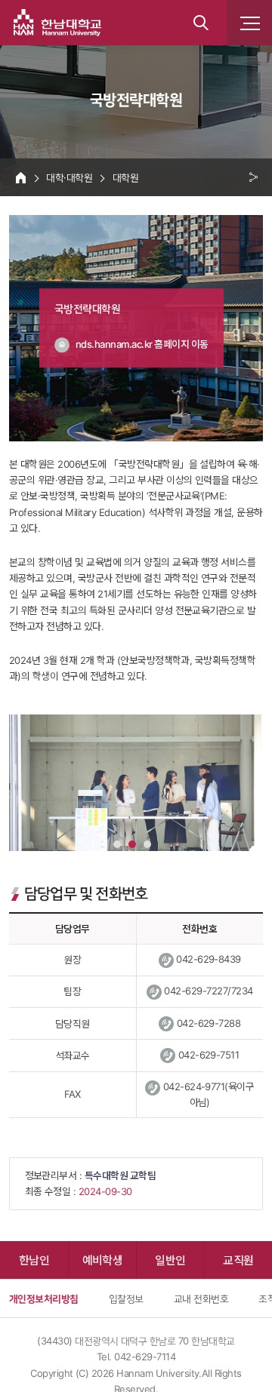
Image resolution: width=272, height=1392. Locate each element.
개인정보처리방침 (44, 1298)
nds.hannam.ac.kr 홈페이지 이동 (142, 345)
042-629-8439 (208, 959)
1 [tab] (117, 844)
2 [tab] (132, 844)
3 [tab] (147, 844)
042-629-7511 (209, 1055)
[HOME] (20, 177)
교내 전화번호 (201, 1298)
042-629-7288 (209, 1023)
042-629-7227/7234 (208, 991)
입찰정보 (126, 1298)
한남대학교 (57, 22)
